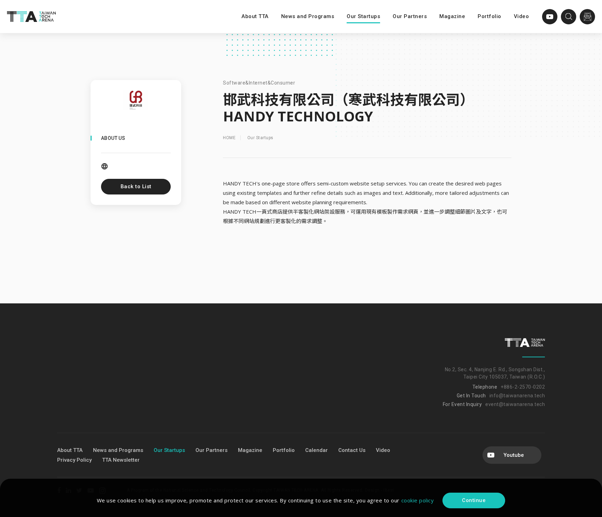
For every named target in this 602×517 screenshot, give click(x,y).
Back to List (136, 186)
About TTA (255, 16)
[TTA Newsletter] (587, 16)
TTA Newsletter (121, 460)
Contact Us (351, 450)
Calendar (316, 450)
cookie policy (417, 500)
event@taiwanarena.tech (515, 404)
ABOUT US (113, 138)
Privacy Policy (74, 460)
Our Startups (363, 16)
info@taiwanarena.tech (517, 395)
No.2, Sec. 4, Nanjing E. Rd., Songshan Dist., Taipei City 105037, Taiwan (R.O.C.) (495, 373)
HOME (229, 137)
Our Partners (410, 16)
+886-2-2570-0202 (523, 386)
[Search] (568, 16)
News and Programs (307, 16)
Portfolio (489, 16)
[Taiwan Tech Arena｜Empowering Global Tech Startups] (31, 16)
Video (521, 16)
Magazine (452, 16)
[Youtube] (549, 16)
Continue (474, 500)
